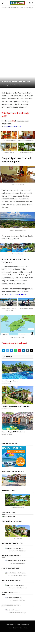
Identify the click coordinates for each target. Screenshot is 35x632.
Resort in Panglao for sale (10, 381)
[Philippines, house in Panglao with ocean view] (17, 395)
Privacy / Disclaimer (17, 627)
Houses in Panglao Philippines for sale (13, 432)
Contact (26, 627)
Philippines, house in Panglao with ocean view (15, 406)
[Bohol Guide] (17, 3)
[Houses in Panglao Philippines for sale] (17, 421)
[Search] (32, 3)
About (10, 627)
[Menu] (3, 3)
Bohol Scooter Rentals (18, 294)
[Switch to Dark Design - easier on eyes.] (30, 3)
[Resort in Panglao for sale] (17, 370)
